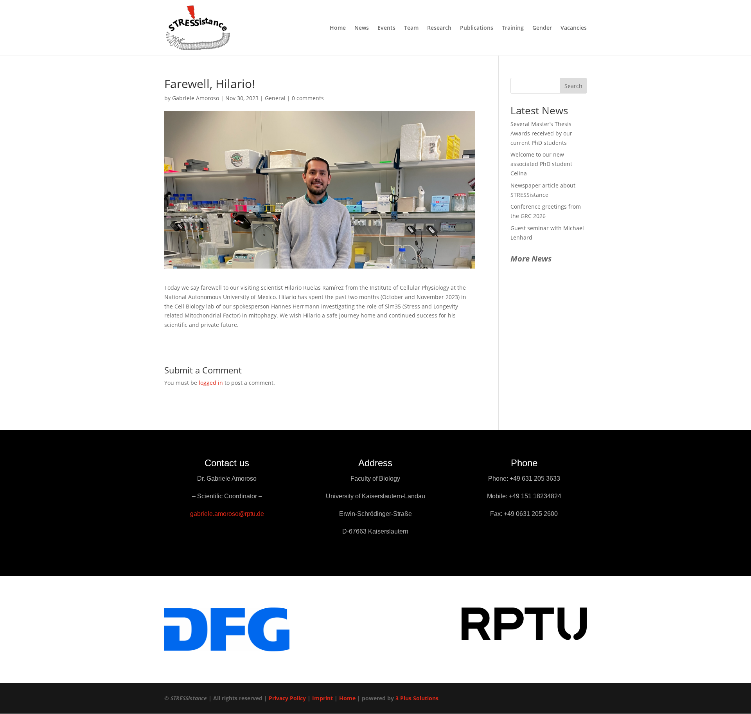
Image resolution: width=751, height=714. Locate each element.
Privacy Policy (287, 698)
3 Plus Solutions (416, 698)
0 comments (308, 98)
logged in (211, 382)
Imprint (322, 698)
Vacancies (574, 28)
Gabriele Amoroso (195, 98)
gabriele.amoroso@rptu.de (227, 513)
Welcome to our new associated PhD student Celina (541, 164)
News (361, 28)
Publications (476, 28)
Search (573, 86)
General (275, 98)
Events (386, 28)
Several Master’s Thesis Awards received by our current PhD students (541, 133)
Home (338, 28)
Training (513, 28)
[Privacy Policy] (306, 698)
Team (411, 28)
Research (439, 28)
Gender (542, 28)
